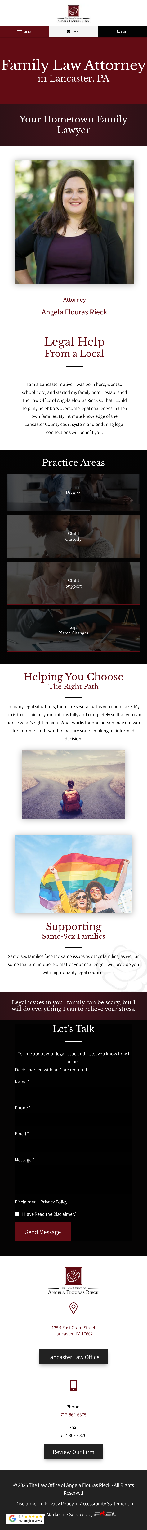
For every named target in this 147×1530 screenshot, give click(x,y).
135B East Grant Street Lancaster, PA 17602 (73, 1330)
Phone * (23, 1108)
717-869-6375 (73, 1415)
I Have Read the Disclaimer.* (49, 1214)
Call (124, 31)
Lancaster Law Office (73, 1357)
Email (76, 31)
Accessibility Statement (104, 1503)
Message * (24, 1160)
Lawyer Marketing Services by (62, 1514)
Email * (22, 1134)
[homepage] (73, 1293)
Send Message (43, 1232)
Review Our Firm (73, 1452)
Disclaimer (25, 1202)
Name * (22, 1082)
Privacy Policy (53, 1202)
